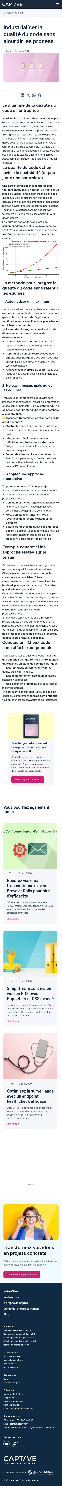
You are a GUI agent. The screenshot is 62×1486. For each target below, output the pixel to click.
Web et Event (9, 1363)
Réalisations (11, 1297)
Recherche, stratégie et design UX (19, 1334)
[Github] (15, 1444)
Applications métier (12, 1356)
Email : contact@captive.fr (15, 1424)
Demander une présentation (21, 1308)
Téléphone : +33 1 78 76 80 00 (18, 1420)
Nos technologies (11, 1382)
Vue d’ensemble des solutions (17, 1330)
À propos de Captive (16, 1303)
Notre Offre (10, 1291)
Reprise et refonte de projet (16, 1344)
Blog (6, 1314)
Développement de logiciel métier (18, 1337)
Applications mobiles (13, 1360)
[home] (12, 4)
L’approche (8, 1397)
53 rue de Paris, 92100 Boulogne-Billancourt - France (28, 1427)
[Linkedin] (6, 1444)
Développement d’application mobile (20, 1341)
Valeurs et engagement (14, 1401)
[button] (58, 4)
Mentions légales (11, 1405)
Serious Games (10, 1367)
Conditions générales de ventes (18, 1408)
